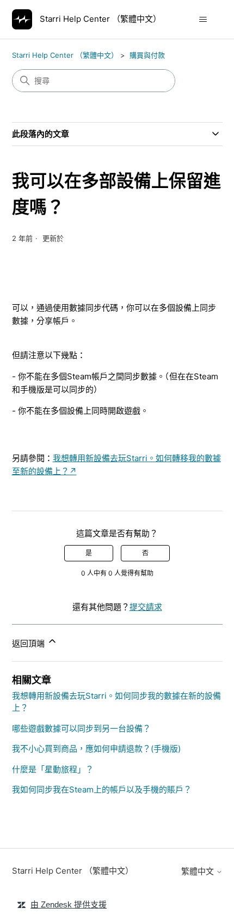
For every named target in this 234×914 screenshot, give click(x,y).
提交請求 (146, 607)
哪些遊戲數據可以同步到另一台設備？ (81, 728)
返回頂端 (29, 643)
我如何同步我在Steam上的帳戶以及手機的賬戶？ (102, 789)
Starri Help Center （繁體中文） (65, 55)
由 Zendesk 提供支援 (68, 904)
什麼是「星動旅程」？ (53, 769)
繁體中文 (198, 871)
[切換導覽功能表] (203, 19)
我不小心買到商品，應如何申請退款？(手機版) (96, 748)
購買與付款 (147, 55)
